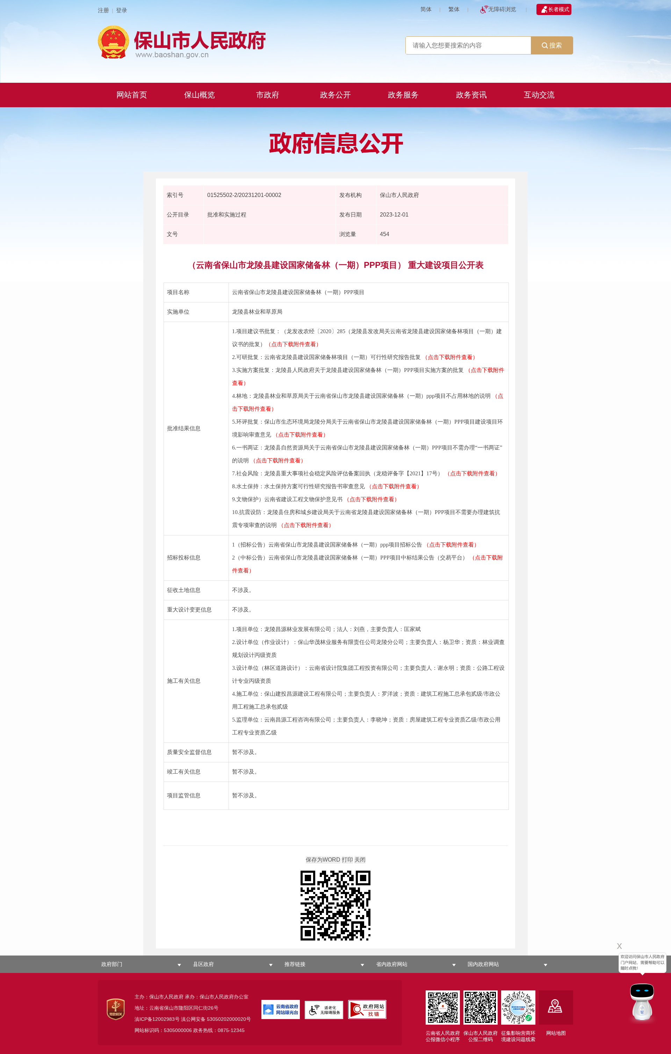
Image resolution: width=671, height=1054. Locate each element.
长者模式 (558, 9)
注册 (103, 10)
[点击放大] (335, 906)
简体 (426, 9)
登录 (121, 10)
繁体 (454, 9)
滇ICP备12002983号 (157, 1019)
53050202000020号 (229, 1019)
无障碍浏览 (502, 9)
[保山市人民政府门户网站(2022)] (335, 41)
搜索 (555, 45)
